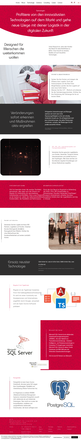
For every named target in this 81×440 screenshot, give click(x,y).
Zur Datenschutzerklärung (16, 438)
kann (58, 262)
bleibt (62, 262)
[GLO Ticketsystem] (74, 2)
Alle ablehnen (66, 437)
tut (46, 262)
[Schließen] (79, 437)
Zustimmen (74, 437)
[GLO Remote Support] (71, 2)
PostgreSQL (30, 397)
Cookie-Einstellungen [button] (57, 437)
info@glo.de (28, 429)
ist (44, 264)
